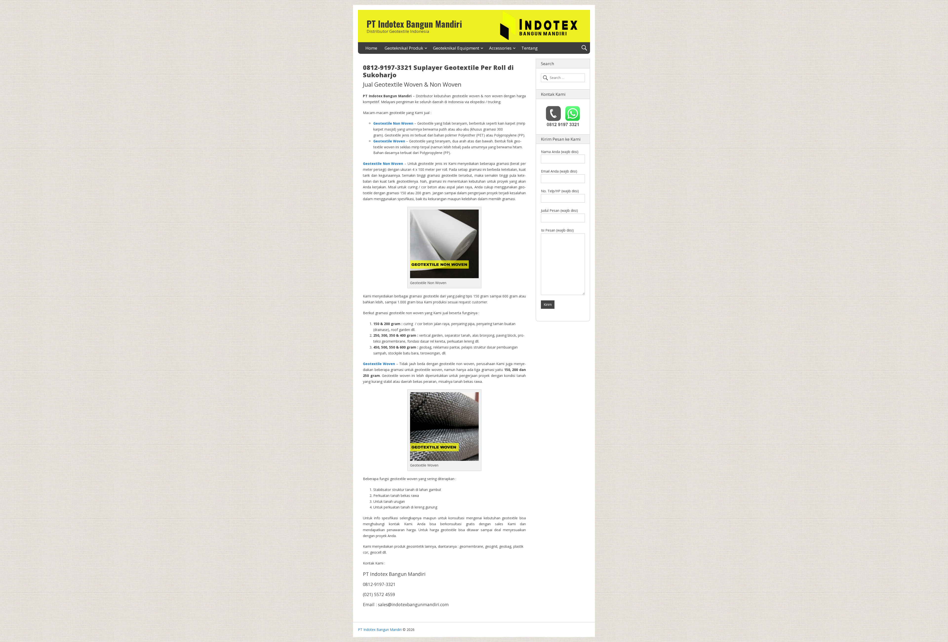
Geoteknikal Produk (404, 48)
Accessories (500, 48)
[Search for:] (563, 77)
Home (371, 48)
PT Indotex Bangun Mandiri (414, 23)
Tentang (529, 48)
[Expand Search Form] (584, 48)
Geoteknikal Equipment (456, 48)
